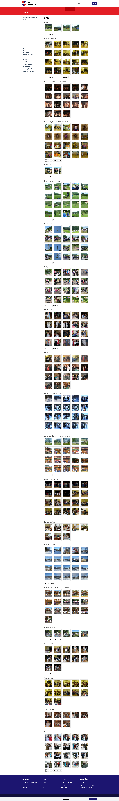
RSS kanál (25, 785)
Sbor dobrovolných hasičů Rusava (88, 785)
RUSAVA (32, 4)
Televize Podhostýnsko (66, 782)
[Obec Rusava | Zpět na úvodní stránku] (24, 3)
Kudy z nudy (64, 787)
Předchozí (51, 34)
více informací (66, 799)
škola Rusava (64, 785)
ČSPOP (82, 782)
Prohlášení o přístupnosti (28, 784)
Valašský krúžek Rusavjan (86, 784)
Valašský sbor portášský (86, 787)
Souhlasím (93, 799)
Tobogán (44, 785)
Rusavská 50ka (64, 784)
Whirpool (44, 782)
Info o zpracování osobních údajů (30, 782)
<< (45, 34)
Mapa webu (25, 787)
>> (70, 77)
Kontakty (24, 789)
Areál (43, 787)
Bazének (44, 784)
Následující (65, 77)
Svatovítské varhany (65, 789)
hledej (95, 3)
